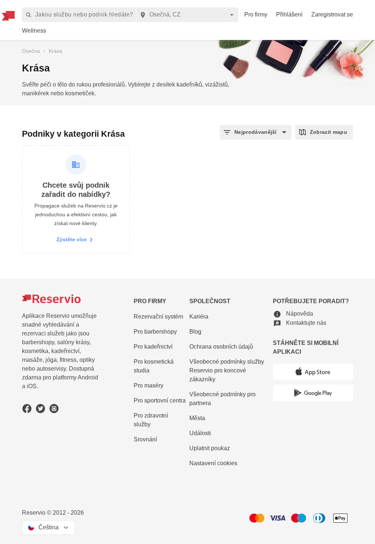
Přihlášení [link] (289, 14)
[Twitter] (40, 408)
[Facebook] (27, 408)
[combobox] (187, 14)
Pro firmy (255, 14)
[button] (256, 132)
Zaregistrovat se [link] (332, 14)
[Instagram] (54, 408)
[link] (34, 31)
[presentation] (48, 527)
